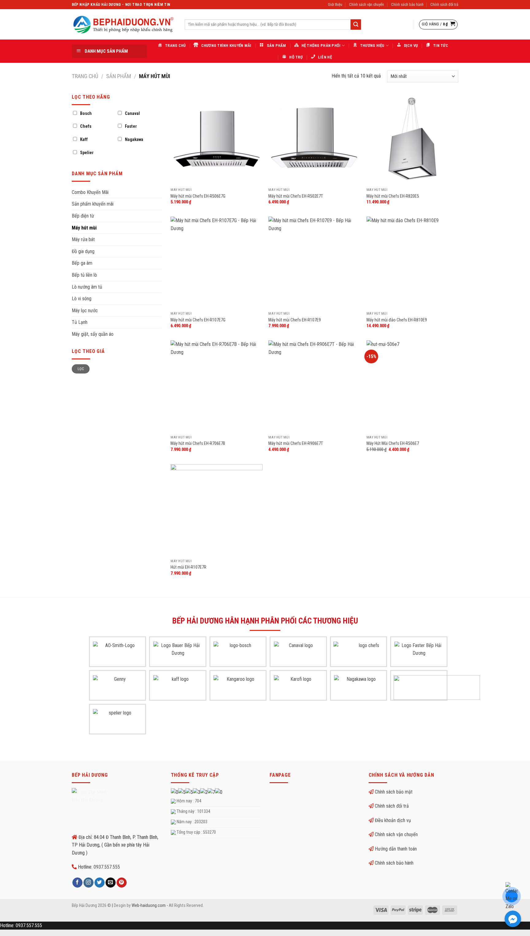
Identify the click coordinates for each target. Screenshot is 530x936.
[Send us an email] (111, 882)
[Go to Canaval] (298, 654)
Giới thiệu (335, 4)
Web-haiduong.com (149, 905)
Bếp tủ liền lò (84, 275)
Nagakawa (134, 139)
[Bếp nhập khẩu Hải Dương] (123, 24)
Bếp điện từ (83, 216)
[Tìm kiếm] (356, 24)
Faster (131, 126)
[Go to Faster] (419, 654)
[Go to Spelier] (117, 721)
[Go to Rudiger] (437, 687)
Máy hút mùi (84, 228)
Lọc (81, 369)
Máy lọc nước (85, 310)
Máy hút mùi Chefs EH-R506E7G (198, 196)
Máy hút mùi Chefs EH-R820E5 (393, 196)
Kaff (84, 139)
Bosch (86, 113)
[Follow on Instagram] (88, 882)
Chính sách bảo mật (394, 792)
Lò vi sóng (81, 298)
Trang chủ (85, 76)
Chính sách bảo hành (407, 4)
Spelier (87, 152)
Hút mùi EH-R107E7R (188, 567)
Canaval (132, 113)
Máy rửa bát (83, 239)
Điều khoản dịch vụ (393, 820)
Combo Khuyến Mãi (90, 192)
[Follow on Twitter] (99, 882)
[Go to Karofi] (298, 687)
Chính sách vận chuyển (366, 4)
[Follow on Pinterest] (122, 882)
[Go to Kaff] (177, 687)
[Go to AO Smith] (117, 654)
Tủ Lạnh (79, 322)
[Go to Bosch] (238, 654)
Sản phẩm (118, 76)
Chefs (85, 126)
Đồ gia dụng (83, 251)
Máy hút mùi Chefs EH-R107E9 (294, 320)
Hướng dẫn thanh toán (396, 849)
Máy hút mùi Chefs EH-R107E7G (198, 320)
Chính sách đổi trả (444, 4)
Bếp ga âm (82, 263)
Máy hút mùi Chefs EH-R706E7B (198, 443)
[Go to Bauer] (177, 654)
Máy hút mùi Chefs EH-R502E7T (295, 196)
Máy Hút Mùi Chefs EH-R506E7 (393, 443)
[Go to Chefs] (366, 654)
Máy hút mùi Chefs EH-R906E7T (295, 443)
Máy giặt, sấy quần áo (92, 334)
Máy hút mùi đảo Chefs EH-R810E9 (397, 320)
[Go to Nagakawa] (358, 687)
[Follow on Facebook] (77, 882)
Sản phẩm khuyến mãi (92, 204)
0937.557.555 (107, 867)
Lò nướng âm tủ (87, 287)
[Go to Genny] (117, 687)
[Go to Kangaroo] (238, 687)
